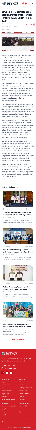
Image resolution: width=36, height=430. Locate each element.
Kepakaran (22, 396)
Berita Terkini (23, 406)
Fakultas (21, 382)
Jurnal (3, 412)
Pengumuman (23, 409)
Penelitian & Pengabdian (8, 406)
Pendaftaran (5, 379)
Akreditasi (22, 399)
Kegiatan (21, 412)
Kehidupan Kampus (7, 391)
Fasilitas (21, 385)
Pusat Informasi (23, 418)
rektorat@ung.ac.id (10, 368)
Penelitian (4, 403)
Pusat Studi (4, 415)
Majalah (21, 415)
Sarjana (3, 382)
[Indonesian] (23, 3)
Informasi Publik (24, 403)
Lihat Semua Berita (18, 339)
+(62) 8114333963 (10, 365)
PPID (2, 421)
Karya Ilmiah (5, 409)
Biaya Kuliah (5, 393)
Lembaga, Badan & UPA (26, 388)
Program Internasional (8, 399)
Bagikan (31, 24)
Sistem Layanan (23, 391)
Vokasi (3, 388)
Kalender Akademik (25, 393)
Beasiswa (4, 396)
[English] (26, 3)
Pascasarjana (5, 385)
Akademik (22, 379)
